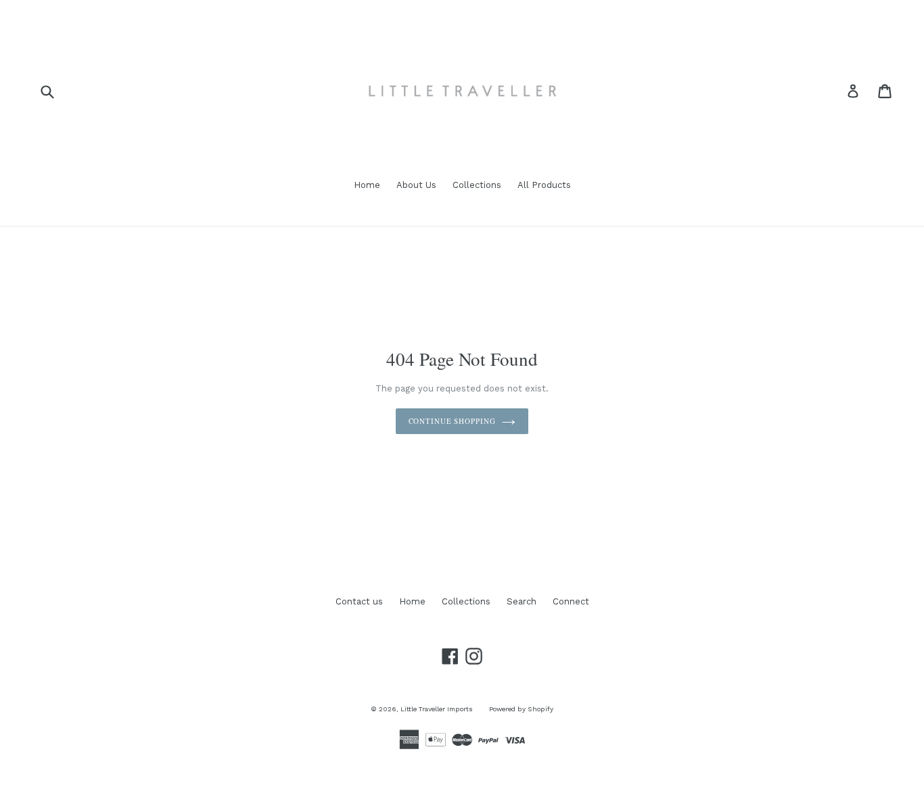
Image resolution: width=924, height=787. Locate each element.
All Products (544, 185)
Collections (477, 185)
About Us (416, 185)
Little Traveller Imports (436, 709)
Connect (571, 601)
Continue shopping (452, 421)
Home (367, 185)
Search (521, 601)
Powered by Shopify (521, 709)
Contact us (359, 601)
